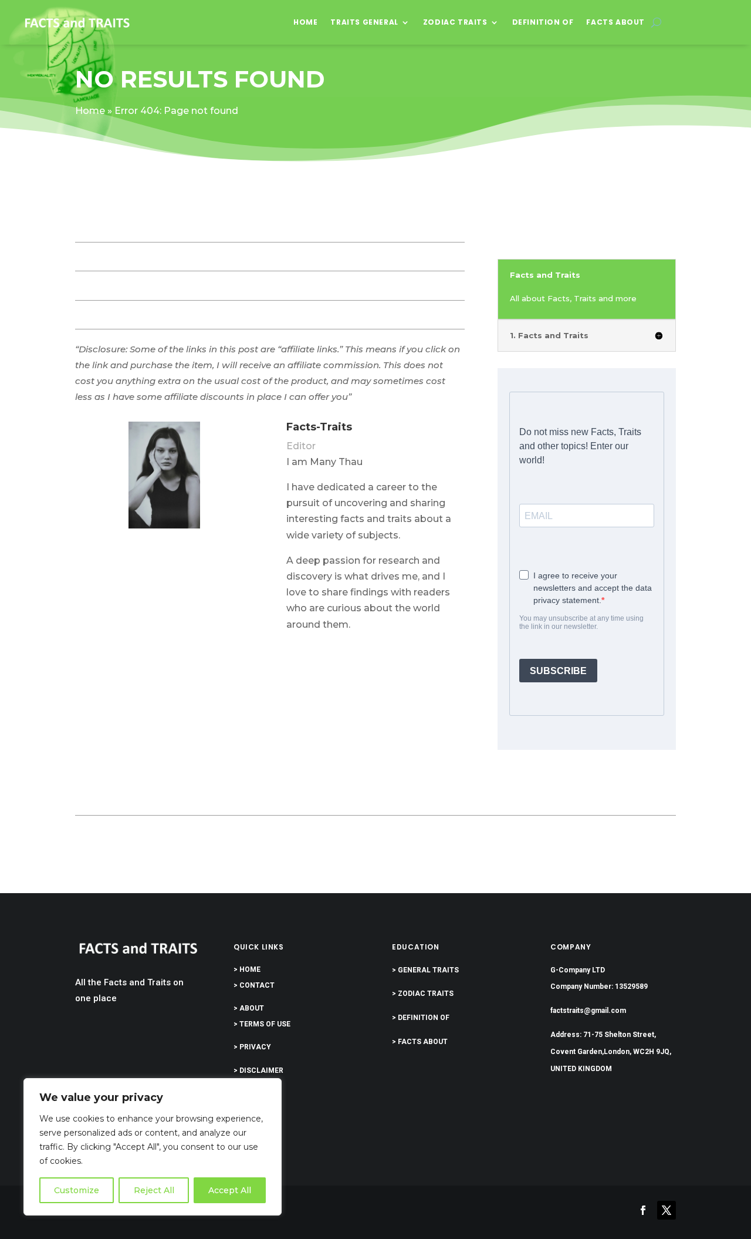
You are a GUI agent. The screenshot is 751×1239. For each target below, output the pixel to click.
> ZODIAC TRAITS (423, 993)
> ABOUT (249, 1008)
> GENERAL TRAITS (425, 970)
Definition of (543, 22)
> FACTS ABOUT (420, 1042)
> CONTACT (254, 985)
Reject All (154, 1190)
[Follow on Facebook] (643, 1210)
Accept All (229, 1190)
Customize (76, 1190)
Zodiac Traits (455, 22)
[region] (152, 1147)
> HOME (247, 969)
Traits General (364, 22)
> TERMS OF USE (262, 1024)
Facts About (615, 22)
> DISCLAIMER (258, 1070)
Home (305, 22)
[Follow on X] (666, 1210)
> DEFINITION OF (420, 1018)
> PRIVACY (252, 1047)
